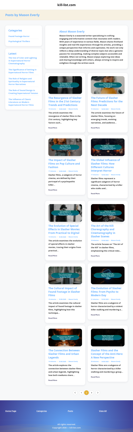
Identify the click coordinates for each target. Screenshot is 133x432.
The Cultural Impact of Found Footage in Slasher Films (64, 291)
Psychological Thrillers (19, 41)
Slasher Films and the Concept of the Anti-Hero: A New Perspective (107, 354)
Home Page (10, 411)
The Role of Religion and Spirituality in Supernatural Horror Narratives (21, 81)
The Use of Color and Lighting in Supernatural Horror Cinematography (22, 60)
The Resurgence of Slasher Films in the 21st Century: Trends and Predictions (65, 101)
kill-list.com (66, 5)
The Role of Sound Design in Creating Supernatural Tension (23, 91)
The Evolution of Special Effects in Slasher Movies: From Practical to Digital (64, 229)
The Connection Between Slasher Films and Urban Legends (64, 354)
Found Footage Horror (19, 36)
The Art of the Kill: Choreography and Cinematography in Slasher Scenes (103, 231)
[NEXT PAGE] (97, 392)
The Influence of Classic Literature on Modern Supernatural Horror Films (21, 102)
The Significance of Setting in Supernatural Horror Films (22, 71)
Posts (70, 411)
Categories (42, 411)
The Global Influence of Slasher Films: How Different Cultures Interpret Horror (105, 165)
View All (103, 411)
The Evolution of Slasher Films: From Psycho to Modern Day (106, 291)
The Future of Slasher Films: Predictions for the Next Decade (107, 101)
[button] (75, 392)
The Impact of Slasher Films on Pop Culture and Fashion (64, 163)
